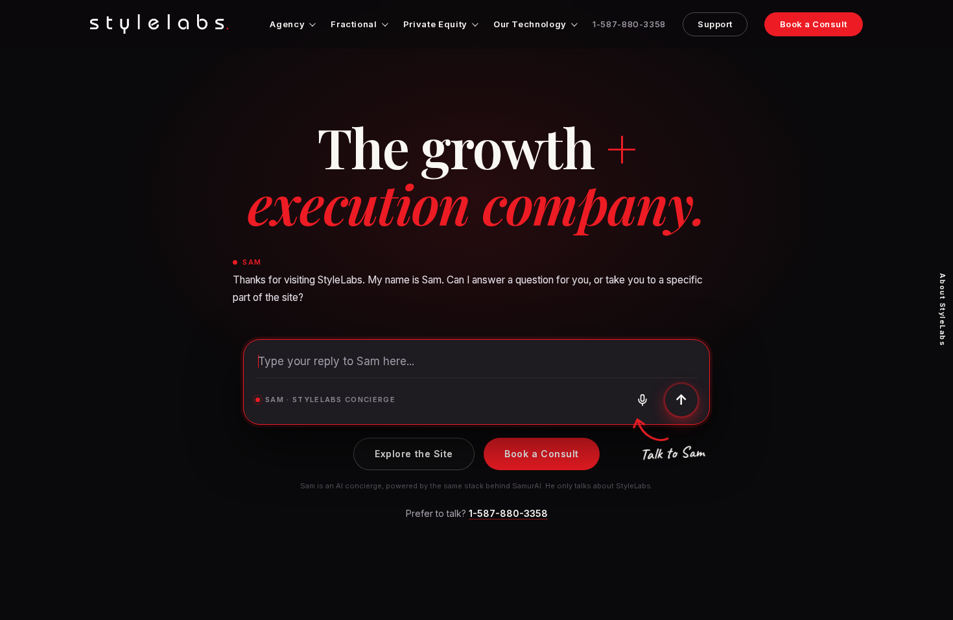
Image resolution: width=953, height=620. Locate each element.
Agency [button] (287, 24)
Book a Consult (813, 24)
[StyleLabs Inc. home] (159, 24)
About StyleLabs (942, 309)
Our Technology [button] (530, 24)
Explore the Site (414, 453)
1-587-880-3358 (629, 24)
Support (715, 24)
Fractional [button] (354, 24)
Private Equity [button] (435, 24)
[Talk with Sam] (642, 400)
